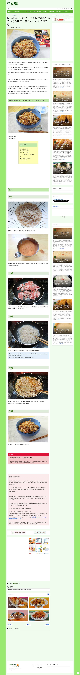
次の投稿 (9, 624)
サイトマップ (66, 11)
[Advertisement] (50, 4)
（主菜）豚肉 (14, 15)
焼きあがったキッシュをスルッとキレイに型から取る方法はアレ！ (61, 330)
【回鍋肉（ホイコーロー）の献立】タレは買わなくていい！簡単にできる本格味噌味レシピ (17, 617)
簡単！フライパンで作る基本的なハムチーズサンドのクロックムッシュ (61, 146)
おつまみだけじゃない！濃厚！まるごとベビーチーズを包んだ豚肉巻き (17, 605)
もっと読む (62, 87)
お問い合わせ (59, 11)
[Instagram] (66, 9)
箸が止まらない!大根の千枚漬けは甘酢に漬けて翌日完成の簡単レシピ (62, 283)
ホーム (10, 11)
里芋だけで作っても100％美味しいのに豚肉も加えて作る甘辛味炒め (38, 605)
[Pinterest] (64, 9)
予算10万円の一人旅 (37, 11)
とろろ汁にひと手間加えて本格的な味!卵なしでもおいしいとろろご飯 (62, 170)
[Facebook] (62, 9)
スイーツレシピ (27, 11)
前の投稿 (47, 624)
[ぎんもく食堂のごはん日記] (13, 5)
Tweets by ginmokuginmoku (58, 199)
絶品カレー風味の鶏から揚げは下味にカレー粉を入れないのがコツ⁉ (61, 122)
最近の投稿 (55, 206)
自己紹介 (45, 11)
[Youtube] (58, 9)
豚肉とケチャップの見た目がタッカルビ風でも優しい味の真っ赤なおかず (38, 617)
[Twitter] (60, 9)
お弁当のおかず (17, 11)
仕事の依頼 (51, 11)
